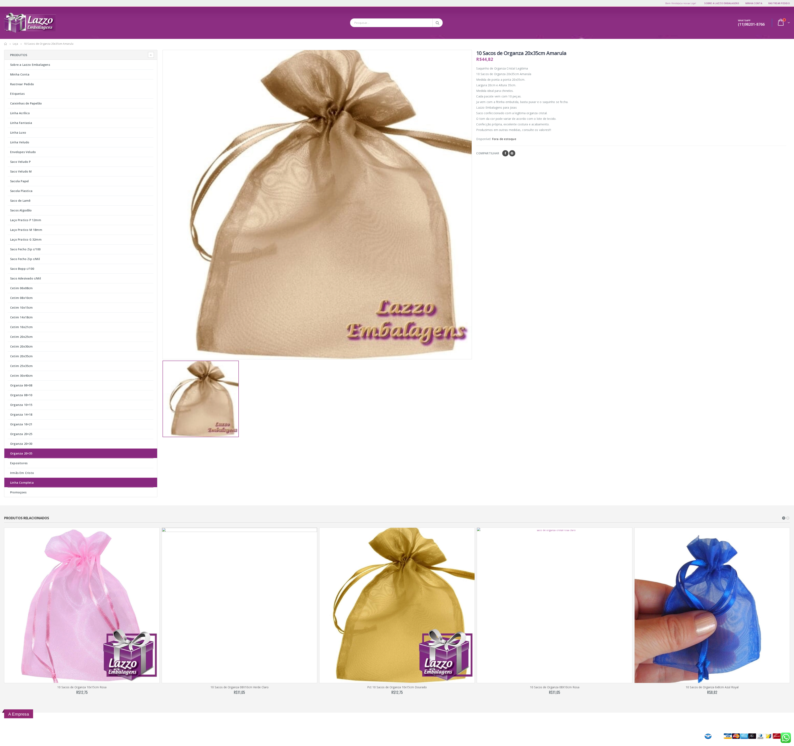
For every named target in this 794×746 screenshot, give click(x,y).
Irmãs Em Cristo (22, 473)
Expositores (19, 463)
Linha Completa (22, 483)
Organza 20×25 (21, 434)
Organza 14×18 (21, 414)
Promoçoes (18, 492)
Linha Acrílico (20, 113)
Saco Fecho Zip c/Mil (25, 259)
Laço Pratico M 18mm (26, 230)
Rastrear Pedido (779, 3)
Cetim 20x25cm (21, 337)
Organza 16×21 (21, 424)
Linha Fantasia (21, 123)
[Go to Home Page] (5, 43)
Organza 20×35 (21, 453)
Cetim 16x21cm (21, 327)
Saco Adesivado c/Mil (25, 278)
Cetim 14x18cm (21, 317)
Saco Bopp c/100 (22, 269)
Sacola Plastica (21, 191)
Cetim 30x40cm (21, 376)
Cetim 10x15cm (21, 307)
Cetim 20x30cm (21, 346)
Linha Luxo (18, 132)
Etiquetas (17, 94)
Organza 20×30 (21, 444)
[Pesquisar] (437, 23)
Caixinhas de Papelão (26, 103)
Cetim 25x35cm (21, 366)
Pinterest (512, 153)
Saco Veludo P (20, 162)
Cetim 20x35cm (21, 356)
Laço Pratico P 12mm (25, 220)
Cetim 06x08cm (21, 288)
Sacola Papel (19, 181)
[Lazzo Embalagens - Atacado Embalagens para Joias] (30, 22)
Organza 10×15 (21, 405)
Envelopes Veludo (23, 152)
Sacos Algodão (21, 210)
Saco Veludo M (21, 171)
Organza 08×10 (21, 395)
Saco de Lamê (20, 201)
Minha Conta (753, 3)
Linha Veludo (19, 142)
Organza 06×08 (21, 385)
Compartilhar (487, 153)
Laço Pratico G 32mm (26, 239)
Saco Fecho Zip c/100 (25, 249)
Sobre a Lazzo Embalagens (721, 3)
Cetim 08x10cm (21, 298)
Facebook (505, 153)
